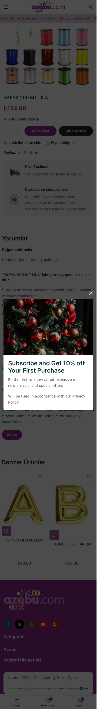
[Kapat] (91, 293)
